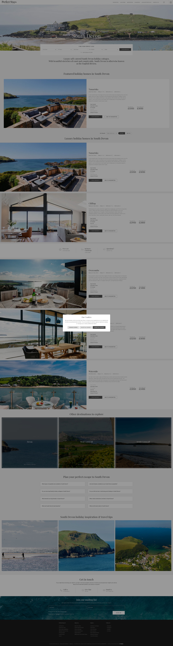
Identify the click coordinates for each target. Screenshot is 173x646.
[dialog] (86, 323)
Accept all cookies (99, 327)
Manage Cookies (73, 327)
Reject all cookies (86, 327)
